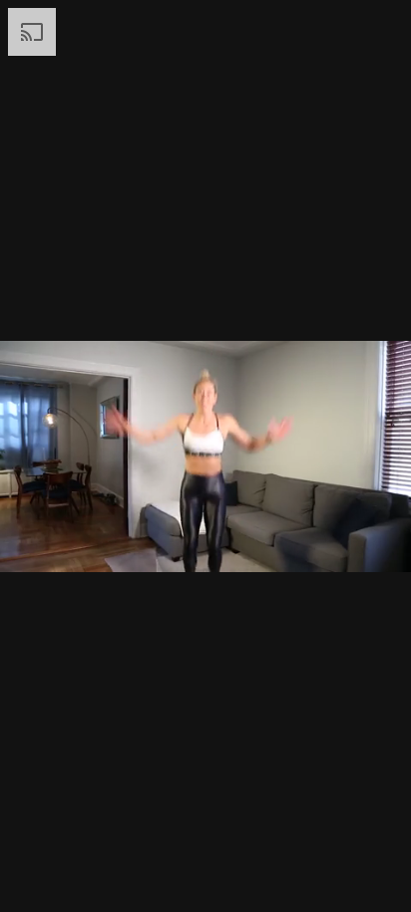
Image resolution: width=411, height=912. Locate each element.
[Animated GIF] (205, 456)
